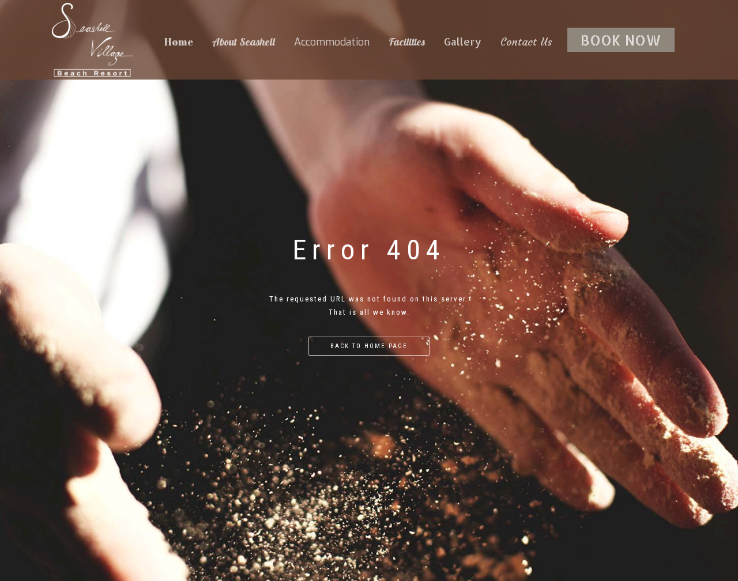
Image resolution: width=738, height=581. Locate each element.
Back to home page (369, 346)
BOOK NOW (621, 39)
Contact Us (526, 41)
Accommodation (332, 42)
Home (178, 41)
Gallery (462, 41)
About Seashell (243, 41)
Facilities (407, 41)
